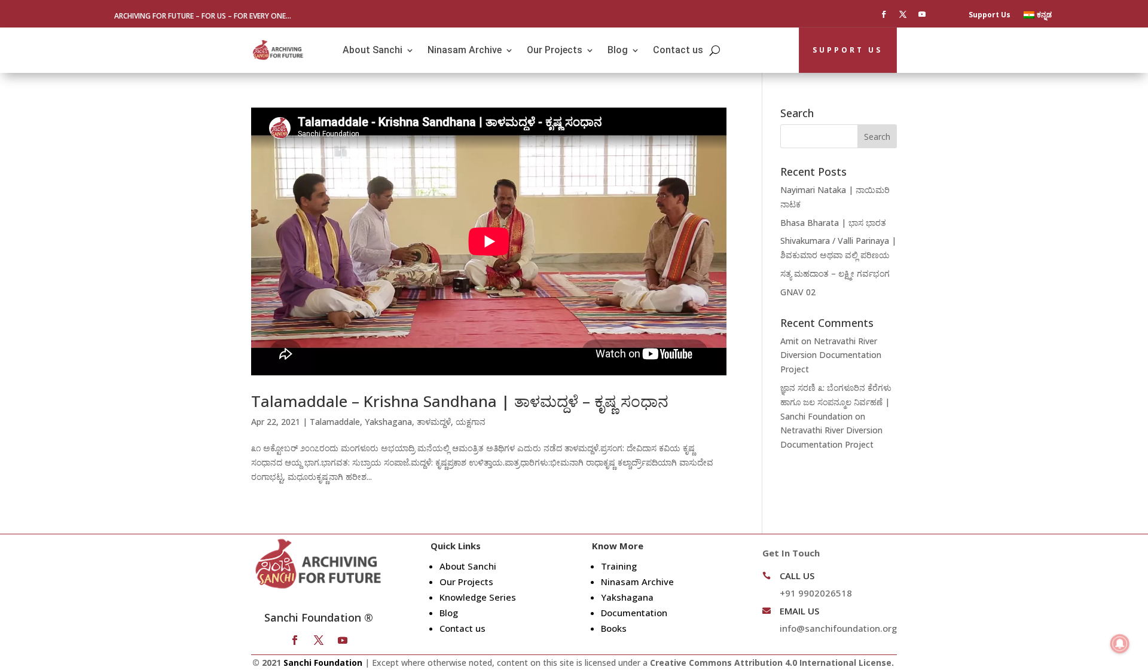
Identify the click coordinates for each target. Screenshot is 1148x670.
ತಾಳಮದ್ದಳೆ (434, 421)
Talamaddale (335, 421)
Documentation (634, 613)
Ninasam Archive (465, 50)
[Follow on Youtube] (922, 14)
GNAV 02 (798, 292)
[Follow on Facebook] (884, 14)
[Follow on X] (903, 14)
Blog (617, 50)
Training (619, 566)
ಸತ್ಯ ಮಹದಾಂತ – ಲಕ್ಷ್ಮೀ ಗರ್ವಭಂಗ (835, 273)
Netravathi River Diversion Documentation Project (830, 355)
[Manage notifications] (1119, 643)
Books (614, 628)
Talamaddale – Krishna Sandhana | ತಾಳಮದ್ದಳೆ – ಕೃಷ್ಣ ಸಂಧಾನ (459, 401)
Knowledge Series (477, 597)
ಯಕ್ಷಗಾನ (471, 421)
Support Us (989, 15)
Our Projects (554, 50)
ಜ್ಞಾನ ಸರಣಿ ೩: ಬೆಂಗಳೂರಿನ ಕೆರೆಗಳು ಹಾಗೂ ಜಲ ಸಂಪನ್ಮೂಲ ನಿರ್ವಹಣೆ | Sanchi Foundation (835, 402)
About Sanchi (372, 50)
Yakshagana (388, 421)
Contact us (678, 50)
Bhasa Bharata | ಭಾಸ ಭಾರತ (833, 222)
